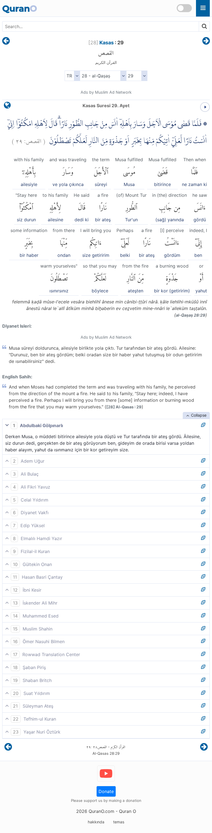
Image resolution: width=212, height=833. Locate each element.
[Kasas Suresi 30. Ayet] (206, 41)
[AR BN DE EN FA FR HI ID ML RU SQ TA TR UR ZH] (72, 76)
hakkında (96, 821)
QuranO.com (101, 811)
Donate (106, 791)
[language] (7, 106)
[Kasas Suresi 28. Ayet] (6, 41)
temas (118, 821)
